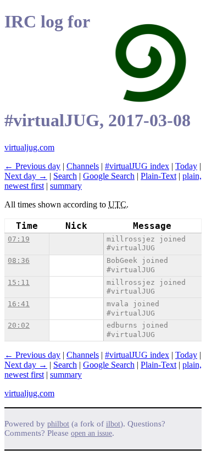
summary (66, 185)
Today (186, 166)
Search (65, 176)
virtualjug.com (29, 147)
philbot (58, 424)
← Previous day (32, 166)
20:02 (19, 325)
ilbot (113, 424)
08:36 (19, 260)
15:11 (19, 282)
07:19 (19, 239)
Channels (82, 166)
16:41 (19, 304)
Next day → (25, 176)
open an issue (91, 433)
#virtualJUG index (137, 166)
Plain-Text (158, 176)
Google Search (109, 176)
